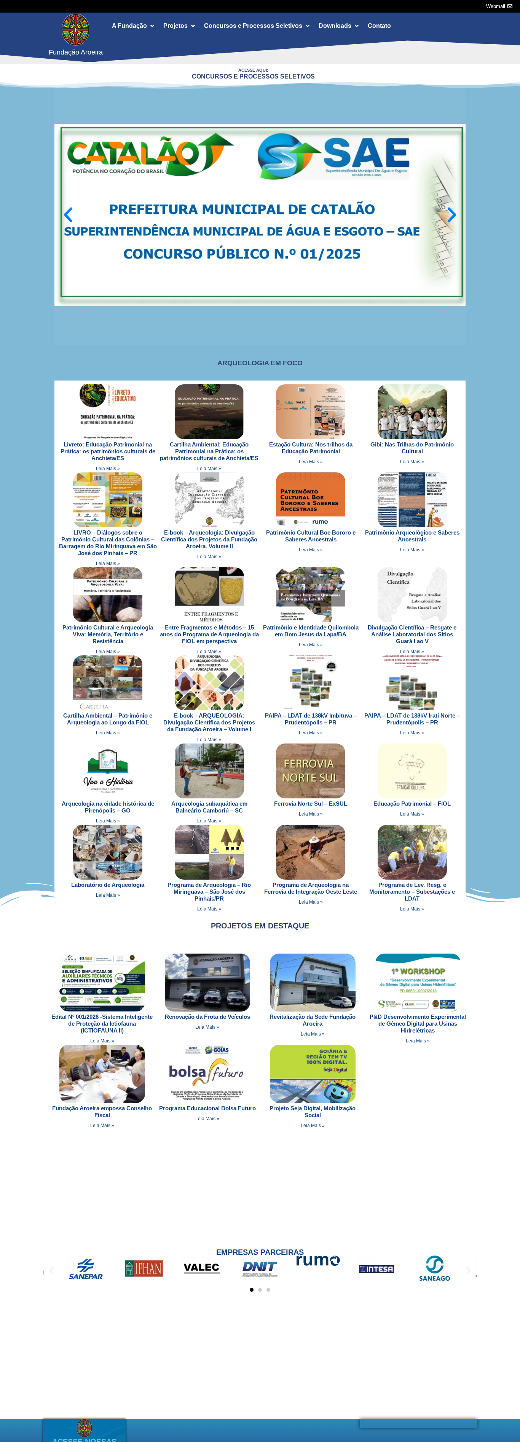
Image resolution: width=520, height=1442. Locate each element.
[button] (134, 25)
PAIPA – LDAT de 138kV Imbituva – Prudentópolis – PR (311, 719)
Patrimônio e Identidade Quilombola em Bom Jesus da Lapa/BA (311, 630)
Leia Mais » (108, 468)
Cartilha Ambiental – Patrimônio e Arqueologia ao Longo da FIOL (107, 719)
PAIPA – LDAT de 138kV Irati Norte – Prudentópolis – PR (412, 719)
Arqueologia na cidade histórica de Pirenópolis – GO (108, 807)
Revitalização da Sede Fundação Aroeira (313, 1020)
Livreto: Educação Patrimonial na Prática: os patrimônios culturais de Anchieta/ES (108, 451)
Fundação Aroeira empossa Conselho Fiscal (102, 1111)
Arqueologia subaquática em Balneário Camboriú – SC (209, 807)
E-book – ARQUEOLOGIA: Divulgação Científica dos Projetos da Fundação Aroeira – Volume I (209, 722)
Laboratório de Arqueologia (107, 885)
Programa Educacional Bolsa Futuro (207, 1108)
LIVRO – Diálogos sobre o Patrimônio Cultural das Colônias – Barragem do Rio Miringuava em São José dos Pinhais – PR (108, 542)
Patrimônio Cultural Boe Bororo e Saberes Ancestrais (311, 536)
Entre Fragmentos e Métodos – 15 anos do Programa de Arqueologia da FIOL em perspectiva (209, 634)
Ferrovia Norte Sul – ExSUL (310, 803)
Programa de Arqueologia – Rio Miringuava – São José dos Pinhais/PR (209, 892)
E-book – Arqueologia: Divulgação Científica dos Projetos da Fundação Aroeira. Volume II (209, 539)
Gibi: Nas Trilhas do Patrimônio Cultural (412, 447)
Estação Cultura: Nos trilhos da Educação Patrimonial (311, 447)
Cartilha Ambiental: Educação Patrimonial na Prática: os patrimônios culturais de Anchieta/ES (209, 451)
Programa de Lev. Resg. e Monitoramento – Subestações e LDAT (412, 892)
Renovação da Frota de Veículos (207, 1016)
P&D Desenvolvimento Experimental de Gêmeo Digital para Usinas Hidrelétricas (418, 1023)
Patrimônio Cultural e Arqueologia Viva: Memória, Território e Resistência (107, 634)
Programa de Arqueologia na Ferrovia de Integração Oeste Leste (310, 888)
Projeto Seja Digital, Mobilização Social (313, 1111)
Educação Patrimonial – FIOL (412, 803)
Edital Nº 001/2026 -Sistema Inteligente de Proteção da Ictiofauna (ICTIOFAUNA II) (102, 1023)
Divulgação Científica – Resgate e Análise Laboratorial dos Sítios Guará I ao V (412, 634)
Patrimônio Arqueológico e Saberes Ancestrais (412, 536)
